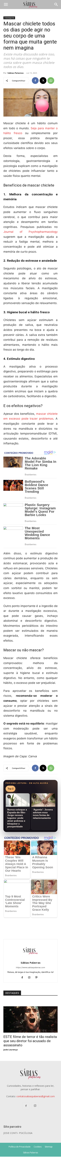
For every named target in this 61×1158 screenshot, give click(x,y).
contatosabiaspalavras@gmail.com (35, 1096)
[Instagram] (30, 978)
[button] (5, 4)
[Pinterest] (37, 978)
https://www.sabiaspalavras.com (30, 967)
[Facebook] (35, 80)
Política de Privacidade (19, 1146)
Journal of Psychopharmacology (30, 231)
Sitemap (49, 1146)
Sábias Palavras (15, 73)
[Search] (56, 4)
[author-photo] (30, 958)
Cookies (38, 1146)
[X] (43, 80)
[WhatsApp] (50, 80)
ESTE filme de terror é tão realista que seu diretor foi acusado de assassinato (30, 1041)
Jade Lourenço (10, 1049)
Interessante (9, 18)
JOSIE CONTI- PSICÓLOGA (17, 1133)
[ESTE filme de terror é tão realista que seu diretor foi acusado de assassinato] (30, 1008)
